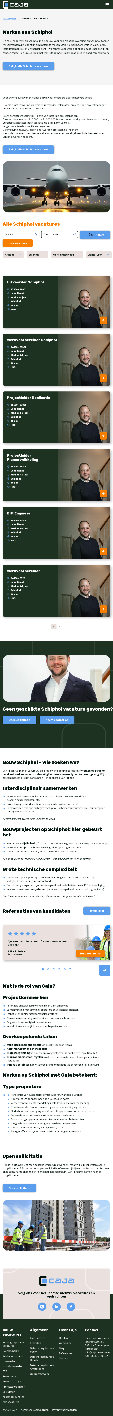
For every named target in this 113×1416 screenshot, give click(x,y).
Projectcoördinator (14, 1386)
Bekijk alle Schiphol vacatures (28, 66)
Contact (63, 1358)
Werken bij (65, 1343)
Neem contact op (57, 719)
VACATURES (9, 18)
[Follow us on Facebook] (71, 1307)
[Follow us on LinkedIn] (56, 1307)
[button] (43, 969)
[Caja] (15, 5)
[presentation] (104, 970)
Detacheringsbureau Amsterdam (42, 1367)
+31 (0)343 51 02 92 (96, 1356)
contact (86, 1168)
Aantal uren (95, 254)
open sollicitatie (48, 1168)
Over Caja (68, 1330)
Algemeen (39, 1330)
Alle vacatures (11, 1402)
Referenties (65, 1353)
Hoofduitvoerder (12, 1366)
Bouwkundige (11, 1351)
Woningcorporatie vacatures (13, 1344)
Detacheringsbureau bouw (42, 1349)
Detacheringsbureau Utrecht (42, 1358)
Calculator (9, 1391)
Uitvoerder (9, 1361)
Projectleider (10, 1376)
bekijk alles (96, 910)
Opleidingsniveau (63, 254)
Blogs (62, 1348)
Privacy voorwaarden (64, 1409)
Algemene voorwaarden (35, 1409)
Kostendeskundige (13, 1396)
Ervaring (34, 254)
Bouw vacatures (12, 1332)
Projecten (35, 1343)
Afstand (9, 254)
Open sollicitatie (19, 719)
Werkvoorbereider (13, 1356)
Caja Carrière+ (38, 1338)
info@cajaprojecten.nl (97, 1352)
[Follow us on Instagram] (42, 1307)
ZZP (5, 1371)
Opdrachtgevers (39, 1374)
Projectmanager (12, 1381)
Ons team (64, 1338)
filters (100, 234)
